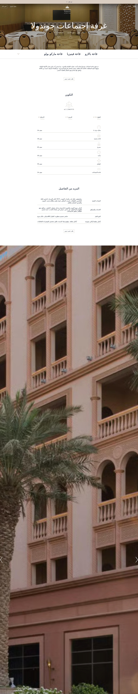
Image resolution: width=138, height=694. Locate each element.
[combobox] (129, 6)
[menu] (134, 6)
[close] (67, 2)
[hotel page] (67, 6)
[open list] (18, 54)
